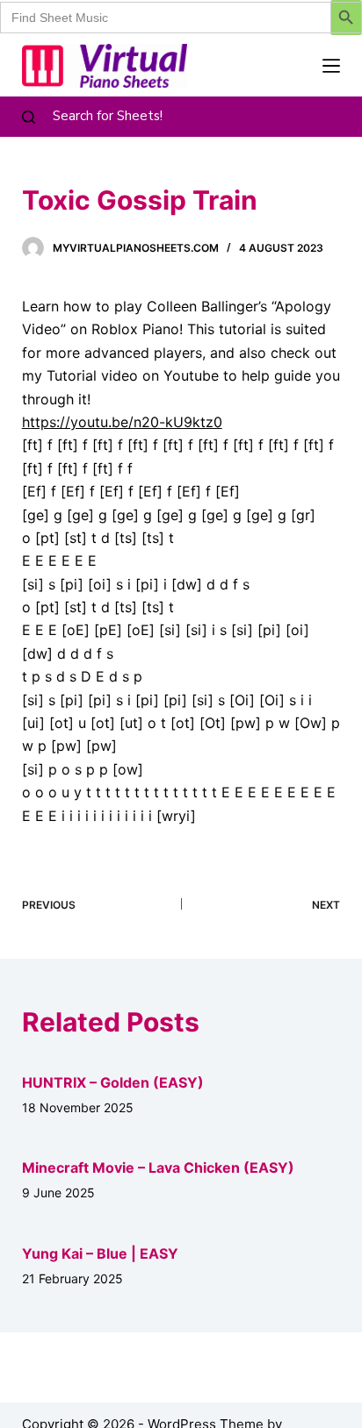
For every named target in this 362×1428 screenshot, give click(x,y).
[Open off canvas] (331, 66)
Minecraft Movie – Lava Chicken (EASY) (158, 1167)
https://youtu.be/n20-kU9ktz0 (122, 422)
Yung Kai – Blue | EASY (100, 1253)
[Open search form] (28, 117)
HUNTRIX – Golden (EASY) (113, 1082)
